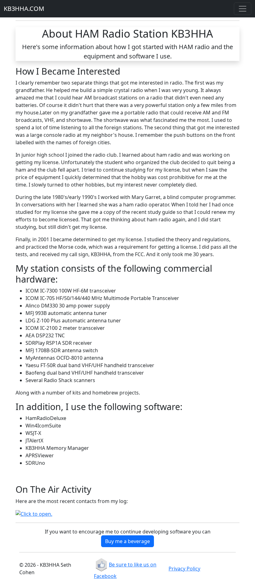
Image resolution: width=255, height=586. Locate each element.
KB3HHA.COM (24, 8)
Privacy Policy (184, 568)
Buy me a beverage (127, 541)
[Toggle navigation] (242, 8)
